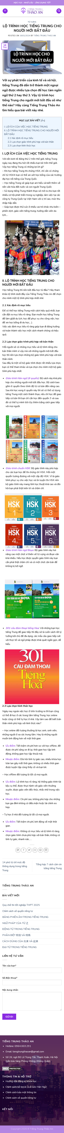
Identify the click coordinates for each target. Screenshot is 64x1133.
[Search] (58, 11)
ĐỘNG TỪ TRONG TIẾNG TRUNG (20, 929)
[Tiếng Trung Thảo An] (32, 10)
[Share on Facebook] (23, 850)
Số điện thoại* (9, 977)
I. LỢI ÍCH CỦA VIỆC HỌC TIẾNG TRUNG (26, 126)
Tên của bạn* (9, 965)
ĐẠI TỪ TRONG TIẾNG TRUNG (19, 947)
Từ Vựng (32, 22)
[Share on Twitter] (29, 850)
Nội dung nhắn (10, 989)
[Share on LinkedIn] (46, 850)
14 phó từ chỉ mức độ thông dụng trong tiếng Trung (14, 866)
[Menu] (5, 11)
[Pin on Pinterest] (40, 850)
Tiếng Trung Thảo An (45, 36)
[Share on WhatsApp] (18, 850)
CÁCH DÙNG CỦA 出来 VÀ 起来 (20, 941)
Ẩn (42, 120)
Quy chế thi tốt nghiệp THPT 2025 (21, 905)
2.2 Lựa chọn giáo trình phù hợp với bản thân (31, 141)
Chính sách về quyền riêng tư (17, 911)
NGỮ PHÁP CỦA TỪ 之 (15, 923)
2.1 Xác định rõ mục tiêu (20, 138)
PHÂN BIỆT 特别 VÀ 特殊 (16, 935)
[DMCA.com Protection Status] (11, 1068)
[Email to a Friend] (34, 850)
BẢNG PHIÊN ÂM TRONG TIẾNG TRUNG (25, 917)
